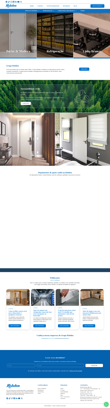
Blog (75, 6)
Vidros (82, 10)
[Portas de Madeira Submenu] (38, 11)
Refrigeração (47, 10)
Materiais (66, 6)
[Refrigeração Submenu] (53, 11)
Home (32, 6)
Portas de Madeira (31, 10)
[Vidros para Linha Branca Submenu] (76, 11)
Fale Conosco (97, 6)
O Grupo (40, 6)
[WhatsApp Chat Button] (106, 404)
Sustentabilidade (53, 6)
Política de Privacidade (76, 371)
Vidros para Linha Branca (66, 10)
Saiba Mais (84, 69)
